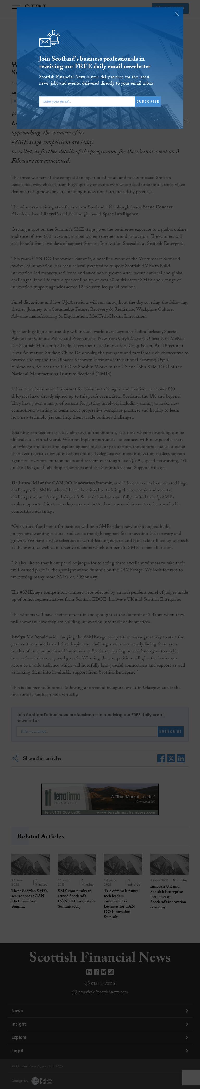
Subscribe (147, 101)
